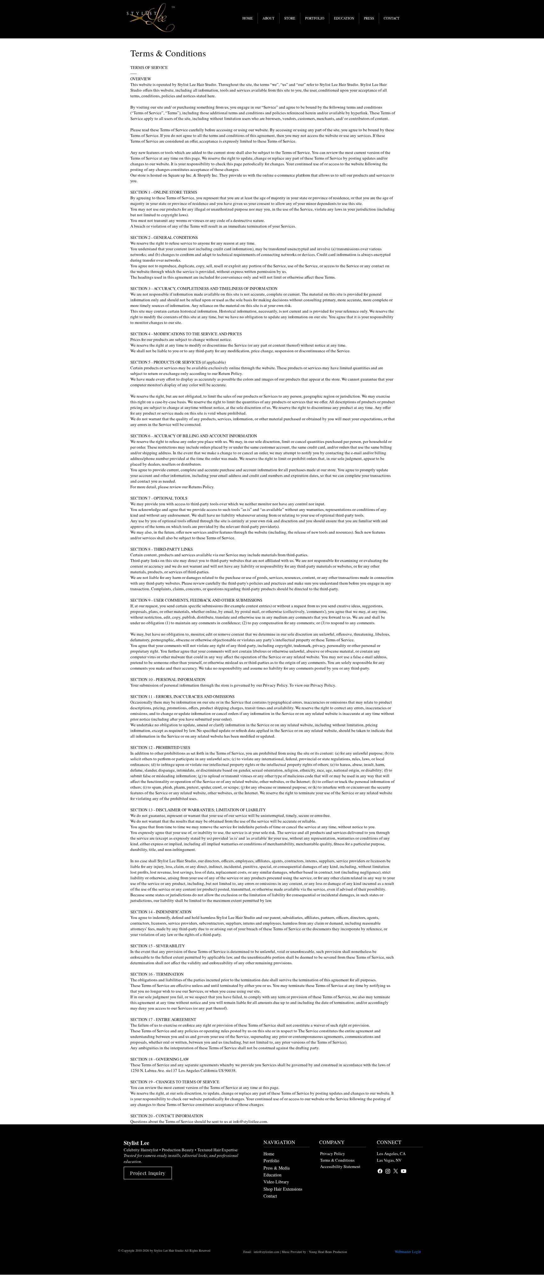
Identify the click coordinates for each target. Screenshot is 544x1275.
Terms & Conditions (337, 1160)
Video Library (276, 1182)
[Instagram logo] (388, 1171)
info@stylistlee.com (266, 1252)
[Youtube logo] (403, 1171)
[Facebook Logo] (380, 1171)
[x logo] (396, 1171)
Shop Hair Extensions (283, 1189)
